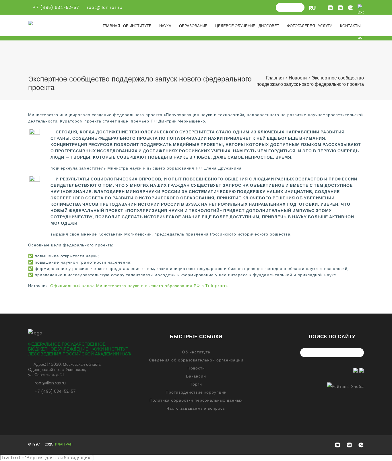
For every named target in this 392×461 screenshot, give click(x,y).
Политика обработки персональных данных (196, 400)
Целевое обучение (235, 26)
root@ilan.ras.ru (104, 7)
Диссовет (269, 26)
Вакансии (196, 376)
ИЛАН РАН (64, 444)
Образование (193, 26)
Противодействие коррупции (196, 392)
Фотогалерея (301, 26)
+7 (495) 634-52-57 (55, 391)
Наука (165, 26)
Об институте (137, 26)
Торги (196, 384)
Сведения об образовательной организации (196, 360)
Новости (196, 368)
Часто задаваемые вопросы (196, 408)
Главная (111, 26)
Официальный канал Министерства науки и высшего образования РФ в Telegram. (139, 286)
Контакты (350, 26)
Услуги (325, 26)
